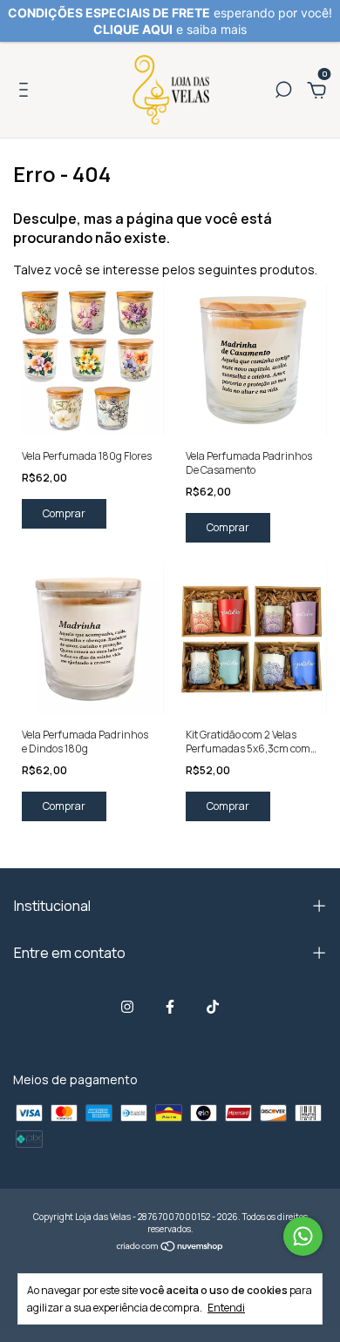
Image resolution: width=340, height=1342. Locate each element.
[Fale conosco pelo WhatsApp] (303, 1236)
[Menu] (26, 92)
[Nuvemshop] (170, 1247)
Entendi (226, 1307)
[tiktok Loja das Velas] (213, 1006)
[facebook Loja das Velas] (170, 1006)
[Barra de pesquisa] (283, 92)
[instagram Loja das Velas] (127, 1006)
